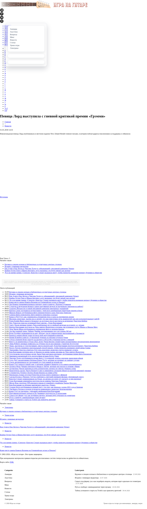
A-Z (6, 108)
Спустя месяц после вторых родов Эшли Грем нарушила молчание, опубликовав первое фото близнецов (50, 354)
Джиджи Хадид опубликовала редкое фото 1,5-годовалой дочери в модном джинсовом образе (46, 358)
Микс (7, 485)
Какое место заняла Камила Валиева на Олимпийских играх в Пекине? (37, 302)
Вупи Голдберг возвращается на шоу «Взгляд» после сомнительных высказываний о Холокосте (46, 333)
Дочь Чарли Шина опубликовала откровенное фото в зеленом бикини (36, 329)
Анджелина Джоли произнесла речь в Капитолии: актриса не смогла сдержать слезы (42, 369)
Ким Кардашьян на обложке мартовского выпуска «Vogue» (32, 385)
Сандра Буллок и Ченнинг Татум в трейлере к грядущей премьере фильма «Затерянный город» (46, 377)
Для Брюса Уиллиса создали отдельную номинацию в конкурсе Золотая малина (40, 389)
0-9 (6, 111)
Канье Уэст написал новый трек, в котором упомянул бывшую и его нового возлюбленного (45, 364)
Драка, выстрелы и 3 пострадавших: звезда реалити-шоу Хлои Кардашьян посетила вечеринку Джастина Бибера (53, 346)
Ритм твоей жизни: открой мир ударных (47, 282)
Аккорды (8, 474)
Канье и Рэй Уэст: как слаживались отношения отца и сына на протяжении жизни (41, 317)
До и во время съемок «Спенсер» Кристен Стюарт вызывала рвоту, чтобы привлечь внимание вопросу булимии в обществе (53, 273)
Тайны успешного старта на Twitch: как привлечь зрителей (20, 282)
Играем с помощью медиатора (16, 266)
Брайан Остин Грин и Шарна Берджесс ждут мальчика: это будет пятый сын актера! (37, 271)
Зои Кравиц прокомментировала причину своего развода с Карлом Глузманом (40, 304)
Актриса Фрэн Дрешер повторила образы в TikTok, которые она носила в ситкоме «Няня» (44, 366)
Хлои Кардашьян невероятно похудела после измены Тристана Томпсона (38, 381)
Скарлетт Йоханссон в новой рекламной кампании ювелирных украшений (38, 309)
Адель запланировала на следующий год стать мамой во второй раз (35, 362)
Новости (8, 126)
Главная (8, 122)
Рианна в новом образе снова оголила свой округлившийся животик (36, 335)
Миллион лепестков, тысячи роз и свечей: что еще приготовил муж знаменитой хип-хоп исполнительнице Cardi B (54, 319)
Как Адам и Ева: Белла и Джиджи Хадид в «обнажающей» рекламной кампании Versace (39, 269)
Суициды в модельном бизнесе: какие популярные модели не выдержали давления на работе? (46, 306)
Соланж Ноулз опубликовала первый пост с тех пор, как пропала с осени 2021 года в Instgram (46, 387)
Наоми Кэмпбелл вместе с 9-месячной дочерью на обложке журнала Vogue (38, 337)
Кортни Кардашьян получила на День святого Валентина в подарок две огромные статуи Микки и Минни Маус (53, 327)
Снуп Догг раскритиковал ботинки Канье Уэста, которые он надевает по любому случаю (44, 360)
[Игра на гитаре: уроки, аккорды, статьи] (43, 8)
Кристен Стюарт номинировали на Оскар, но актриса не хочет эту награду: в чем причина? (45, 379)
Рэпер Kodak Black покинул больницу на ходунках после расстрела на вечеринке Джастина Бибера (48, 321)
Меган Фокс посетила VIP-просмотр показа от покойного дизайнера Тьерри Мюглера (43, 383)
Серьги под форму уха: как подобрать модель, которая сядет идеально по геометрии (27, 281)
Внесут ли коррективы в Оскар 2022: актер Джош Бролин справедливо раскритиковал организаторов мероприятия (54, 342)
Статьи (7, 492)
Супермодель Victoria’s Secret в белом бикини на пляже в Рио (33, 373)
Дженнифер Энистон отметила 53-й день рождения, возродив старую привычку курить (43, 350)
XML (12, 462)
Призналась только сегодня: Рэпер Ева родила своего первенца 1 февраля (38, 375)
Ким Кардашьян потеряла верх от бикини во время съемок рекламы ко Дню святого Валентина (46, 352)
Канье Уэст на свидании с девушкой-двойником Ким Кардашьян (34, 391)
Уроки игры (9, 415)
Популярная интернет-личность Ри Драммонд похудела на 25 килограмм (37, 393)
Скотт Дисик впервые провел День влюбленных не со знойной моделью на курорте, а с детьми (46, 325)
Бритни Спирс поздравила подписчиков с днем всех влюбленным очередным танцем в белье (45, 311)
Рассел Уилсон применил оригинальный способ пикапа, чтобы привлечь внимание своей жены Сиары (49, 348)
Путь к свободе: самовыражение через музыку (64, 281)
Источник (4, 197)
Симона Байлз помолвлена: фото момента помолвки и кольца (33, 315)
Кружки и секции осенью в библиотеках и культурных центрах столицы (33, 264)
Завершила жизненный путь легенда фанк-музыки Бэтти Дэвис (34, 356)
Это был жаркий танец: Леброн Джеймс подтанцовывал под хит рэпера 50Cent (40, 331)
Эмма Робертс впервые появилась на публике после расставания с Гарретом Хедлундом (44, 344)
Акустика (8, 478)
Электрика (9, 407)
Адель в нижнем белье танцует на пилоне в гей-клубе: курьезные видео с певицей (41, 340)
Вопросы (8, 481)
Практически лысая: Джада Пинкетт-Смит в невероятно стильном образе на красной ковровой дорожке (50, 371)
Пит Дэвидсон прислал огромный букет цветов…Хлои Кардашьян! (35, 323)
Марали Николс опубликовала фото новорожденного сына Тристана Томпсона (40, 313)
